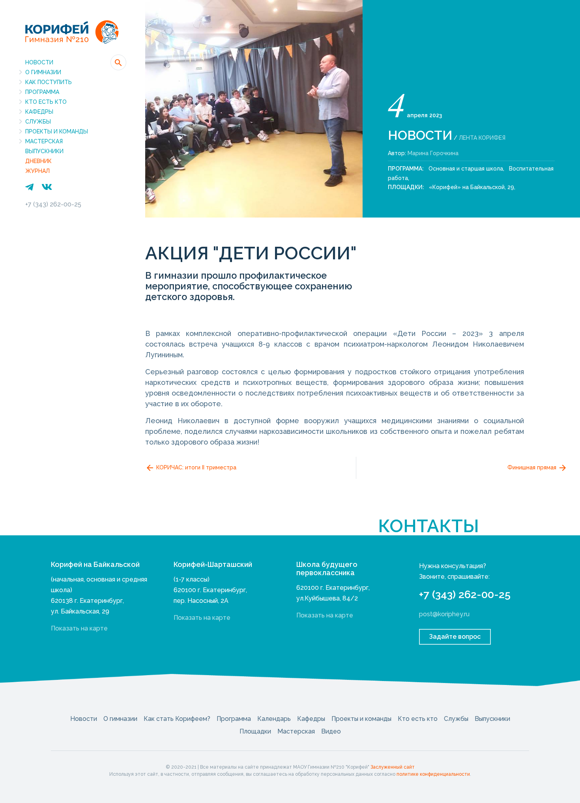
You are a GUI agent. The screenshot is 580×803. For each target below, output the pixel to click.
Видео (331, 731)
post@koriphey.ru (444, 614)
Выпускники (44, 151)
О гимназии (43, 72)
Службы (38, 121)
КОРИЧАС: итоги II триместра (195, 467)
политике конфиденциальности (433, 774)
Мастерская (44, 141)
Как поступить (48, 82)
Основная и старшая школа (465, 168)
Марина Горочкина (433, 153)
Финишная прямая (532, 467)
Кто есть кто (46, 102)
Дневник (38, 161)
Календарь (274, 718)
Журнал (37, 171)
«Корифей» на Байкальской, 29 (471, 187)
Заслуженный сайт (392, 767)
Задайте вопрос (455, 636)
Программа (42, 92)
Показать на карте (79, 628)
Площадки (255, 731)
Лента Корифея (482, 138)
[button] (118, 62)
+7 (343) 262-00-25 (53, 204)
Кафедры (39, 112)
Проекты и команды (56, 131)
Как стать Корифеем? (177, 718)
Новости (39, 62)
